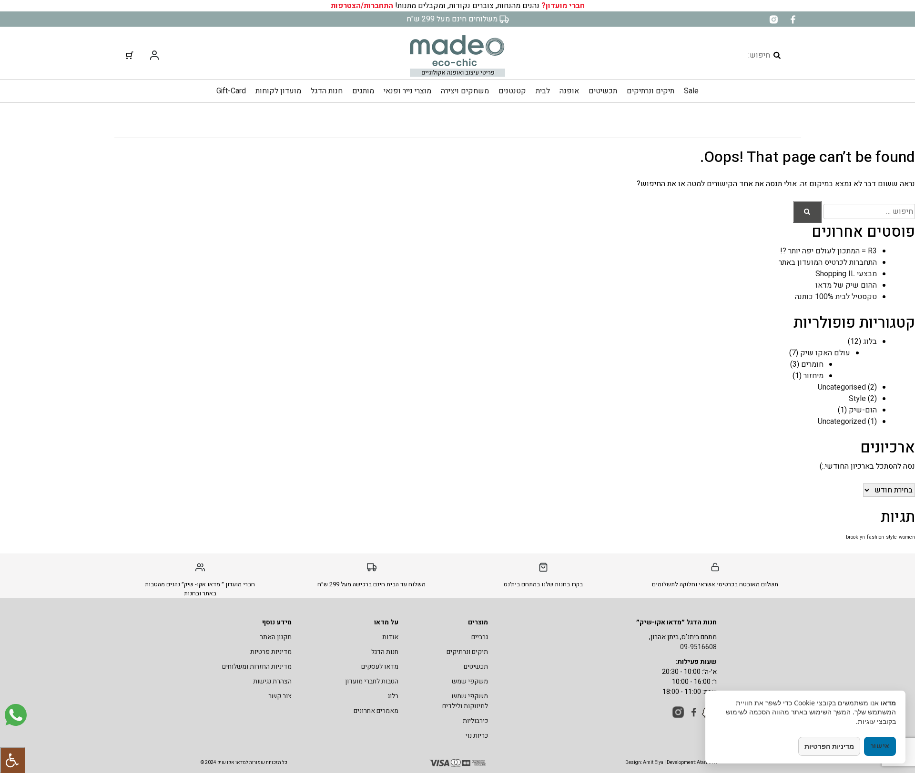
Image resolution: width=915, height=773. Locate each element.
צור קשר (280, 696)
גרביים (479, 637)
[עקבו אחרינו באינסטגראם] (773, 19)
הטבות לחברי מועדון (371, 681)
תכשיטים (603, 91)
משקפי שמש (470, 681)
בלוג (870, 341)
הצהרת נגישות (272, 681)
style (891, 537)
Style (857, 398)
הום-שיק (863, 410)
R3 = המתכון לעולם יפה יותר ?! (828, 251)
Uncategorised (842, 387)
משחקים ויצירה (465, 91)
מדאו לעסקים (379, 667)
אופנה (569, 91)
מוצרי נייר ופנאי (407, 91)
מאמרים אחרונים (376, 711)
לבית (543, 91)
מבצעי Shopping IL (846, 274)
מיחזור (813, 375)
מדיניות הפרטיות (829, 746)
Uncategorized (842, 421)
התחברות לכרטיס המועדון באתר (828, 262)
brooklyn (855, 537)
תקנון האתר (276, 637)
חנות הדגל (327, 91)
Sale (691, 91)
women (907, 537)
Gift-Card (231, 91)
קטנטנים (512, 91)
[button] (807, 212)
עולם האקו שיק (825, 353)
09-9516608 (698, 647)
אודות (390, 637)
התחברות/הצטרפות (362, 5)
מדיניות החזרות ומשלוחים (257, 667)
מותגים (363, 91)
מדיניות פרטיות (271, 652)
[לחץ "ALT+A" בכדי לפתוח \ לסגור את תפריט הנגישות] (12, 760)
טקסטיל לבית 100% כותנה (836, 296)
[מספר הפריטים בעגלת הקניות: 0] (129, 55)
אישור (880, 746)
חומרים (812, 364)
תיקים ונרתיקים (650, 91)
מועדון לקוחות (278, 91)
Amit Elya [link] (653, 762)
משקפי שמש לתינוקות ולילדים (465, 701)
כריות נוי (477, 736)
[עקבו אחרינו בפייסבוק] (792, 19)
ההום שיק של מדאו (846, 285)
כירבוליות (475, 721)
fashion (875, 537)
